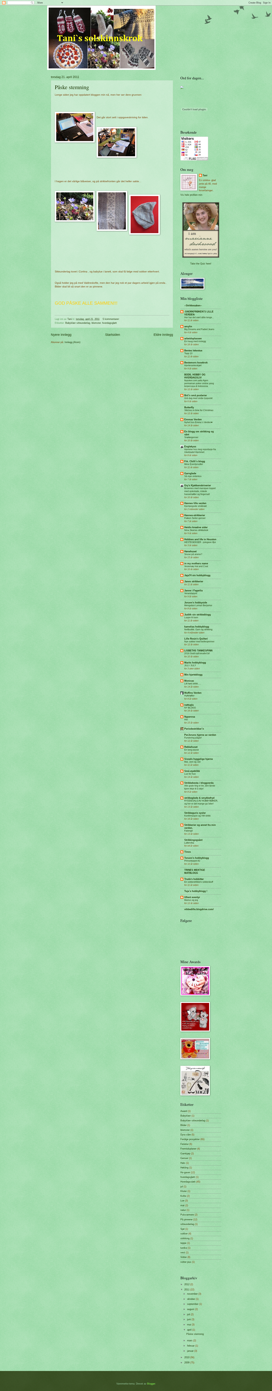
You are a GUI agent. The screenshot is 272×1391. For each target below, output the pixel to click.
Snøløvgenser (191, 437)
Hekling (184, 1167)
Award (183, 1111)
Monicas (189, 680)
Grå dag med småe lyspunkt (198, 398)
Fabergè (188, 830)
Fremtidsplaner (188, 1148)
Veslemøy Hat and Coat (196, 566)
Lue (182, 1200)
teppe (183, 1243)
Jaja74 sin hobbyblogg (197, 575)
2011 (187, 1289)
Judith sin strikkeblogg (197, 614)
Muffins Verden (193, 692)
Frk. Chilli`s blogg (194, 461)
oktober (191, 1299)
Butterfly (189, 407)
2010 (187, 1357)
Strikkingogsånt (193, 840)
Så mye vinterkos (193, 476)
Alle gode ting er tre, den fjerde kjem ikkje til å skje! (199, 787)
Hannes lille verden (195, 503)
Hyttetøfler (189, 695)
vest (182, 1252)
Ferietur (184, 1144)
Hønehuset (190, 551)
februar (191, 1345)
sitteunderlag (187, 1224)
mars (190, 1340)
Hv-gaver (185, 1172)
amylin (188, 326)
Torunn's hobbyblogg (196, 858)
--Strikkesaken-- (193, 305)
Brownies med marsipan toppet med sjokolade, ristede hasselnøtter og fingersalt (200, 491)
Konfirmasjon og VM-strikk (197, 815)
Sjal (182, 1229)
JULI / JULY (190, 665)
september (193, 1304)
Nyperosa (189, 716)
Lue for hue (190, 774)
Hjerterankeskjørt (193, 365)
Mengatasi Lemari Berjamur (198, 605)
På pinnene (186, 1219)
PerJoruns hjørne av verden (200, 734)
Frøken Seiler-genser (195, 518)
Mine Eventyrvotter (193, 464)
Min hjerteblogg (193, 674)
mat (182, 1205)
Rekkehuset (190, 747)
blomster (96, 323)
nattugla (189, 704)
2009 (187, 1362)
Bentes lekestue (193, 350)
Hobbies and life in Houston (200, 539)
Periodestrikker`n (194, 728)
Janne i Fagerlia (193, 590)
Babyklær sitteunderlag (77, 323)
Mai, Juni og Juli (192, 762)
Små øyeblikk (192, 771)
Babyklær (185, 1115)
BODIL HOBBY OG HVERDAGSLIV (194, 376)
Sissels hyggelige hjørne (198, 759)
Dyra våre (185, 1134)
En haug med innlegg (195, 341)
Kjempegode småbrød (195, 506)
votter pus (185, 1262)
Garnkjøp (185, 1153)
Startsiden (112, 335)
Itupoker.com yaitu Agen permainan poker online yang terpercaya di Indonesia (199, 383)
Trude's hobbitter (194, 879)
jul (181, 1186)
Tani (205, 175)
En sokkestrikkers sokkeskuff (198, 882)
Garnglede (190, 473)
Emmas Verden (193, 419)
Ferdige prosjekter (190, 1139)
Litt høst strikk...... (192, 683)
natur (183, 1210)
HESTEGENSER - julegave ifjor (200, 542)
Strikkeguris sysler (195, 813)
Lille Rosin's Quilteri (196, 638)
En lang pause (191, 750)
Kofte (183, 1196)
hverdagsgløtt (109, 323)
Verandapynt (190, 593)
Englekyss (190, 446)
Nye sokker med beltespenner (199, 641)
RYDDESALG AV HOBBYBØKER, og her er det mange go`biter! (201, 802)
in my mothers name (196, 563)
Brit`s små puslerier (195, 395)
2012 (187, 1284)
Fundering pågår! (193, 737)
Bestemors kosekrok (196, 362)
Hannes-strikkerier (194, 515)
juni (189, 1319)
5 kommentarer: (111, 319)
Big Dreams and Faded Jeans (199, 329)
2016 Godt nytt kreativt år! (197, 653)
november (192, 1293)
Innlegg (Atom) (72, 342)
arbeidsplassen (193, 338)
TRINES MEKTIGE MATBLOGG (194, 871)
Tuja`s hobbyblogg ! (195, 891)
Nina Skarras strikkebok (196, 530)
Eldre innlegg (163, 335)
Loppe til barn (191, 617)
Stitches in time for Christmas (198, 410)
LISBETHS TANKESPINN (198, 650)
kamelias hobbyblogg (196, 626)
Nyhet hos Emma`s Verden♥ (198, 422)
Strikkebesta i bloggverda (199, 782)
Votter (183, 1257)
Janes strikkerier (193, 581)
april (189, 1329)
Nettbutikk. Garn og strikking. (198, 629)
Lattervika (189, 843)
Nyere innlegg (61, 335)
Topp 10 (188, 353)
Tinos (187, 851)
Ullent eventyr (192, 897)
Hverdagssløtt (187, 1181)
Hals (182, 1163)
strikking (184, 1238)
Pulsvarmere (187, 1214)
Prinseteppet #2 (192, 861)
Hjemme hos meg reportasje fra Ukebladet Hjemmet (200, 451)
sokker (184, 1233)
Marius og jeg (191, 900)
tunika (183, 1247)
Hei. (186, 719)
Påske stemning (72, 87)
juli (189, 1314)
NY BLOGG (190, 707)
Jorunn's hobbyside (195, 602)
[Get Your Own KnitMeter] (181, 88)
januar (190, 1350)
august (191, 1309)
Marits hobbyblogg (195, 662)
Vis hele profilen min (191, 194)
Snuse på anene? (193, 554)
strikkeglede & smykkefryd (199, 797)
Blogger (151, 1383)
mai (189, 1324)
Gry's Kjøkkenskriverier (197, 485)
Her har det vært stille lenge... (199, 317)
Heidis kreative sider (196, 527)
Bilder (183, 1125)
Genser (184, 1158)
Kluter (183, 1191)
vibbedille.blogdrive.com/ (199, 909)
